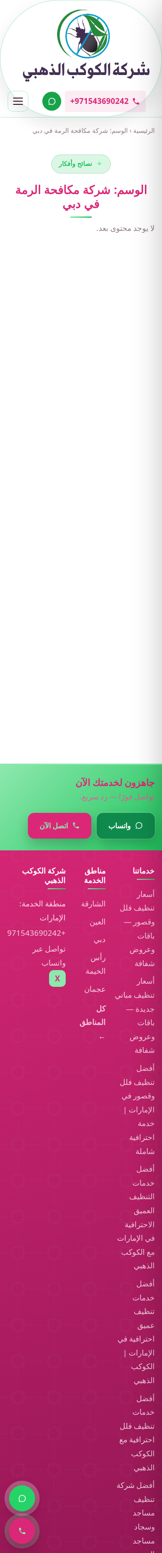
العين (98, 921)
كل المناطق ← (93, 1022)
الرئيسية (144, 130)
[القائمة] (18, 101)
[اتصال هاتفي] (22, 1531)
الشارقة (93, 903)
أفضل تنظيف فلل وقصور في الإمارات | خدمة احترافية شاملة (137, 1109)
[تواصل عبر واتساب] (51, 101)
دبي (100, 939)
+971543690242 (36, 933)
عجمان (95, 989)
